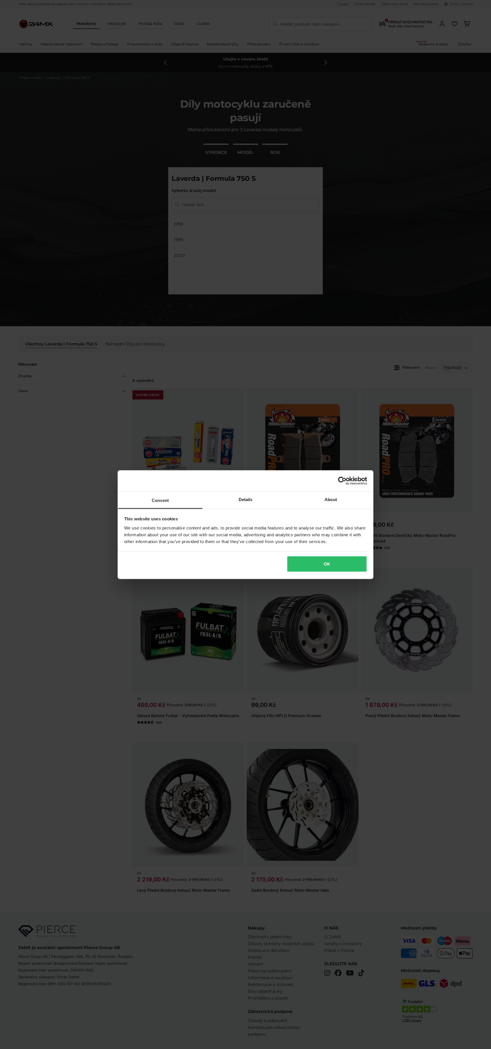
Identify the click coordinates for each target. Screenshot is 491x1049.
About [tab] (330, 499)
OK (327, 564)
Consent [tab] (160, 500)
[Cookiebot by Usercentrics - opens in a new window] (342, 481)
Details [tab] (246, 499)
